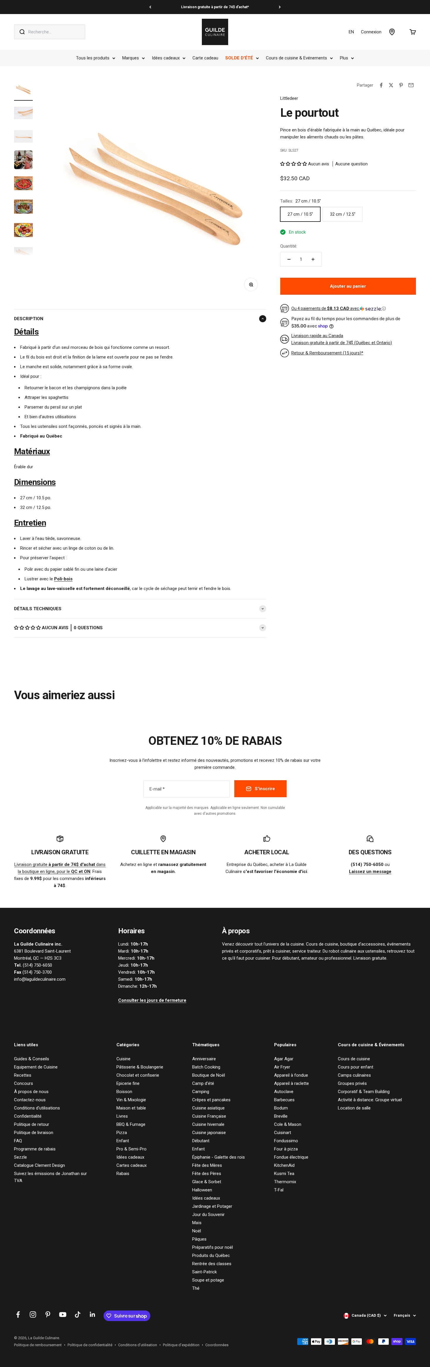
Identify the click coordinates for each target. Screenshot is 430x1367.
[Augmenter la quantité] (313, 259)
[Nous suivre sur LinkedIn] (93, 1314)
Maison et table (131, 1108)
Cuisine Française (209, 1116)
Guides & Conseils (31, 1058)
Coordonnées (216, 1345)
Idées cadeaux (166, 58)
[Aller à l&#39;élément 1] (23, 90)
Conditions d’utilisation (137, 1345)
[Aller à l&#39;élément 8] (23, 254)
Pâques (199, 1239)
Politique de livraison (33, 1132)
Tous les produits (92, 58)
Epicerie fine (128, 1083)
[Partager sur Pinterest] (401, 85)
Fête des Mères (207, 1165)
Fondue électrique (291, 1157)
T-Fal (278, 1190)
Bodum (281, 1108)
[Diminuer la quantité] (289, 259)
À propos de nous (31, 1091)
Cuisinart (282, 1132)
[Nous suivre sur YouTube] (63, 1314)
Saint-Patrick (204, 1272)
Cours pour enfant (355, 1067)
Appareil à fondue (291, 1075)
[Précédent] (150, 7)
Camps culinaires (354, 1075)
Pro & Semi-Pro (131, 1149)
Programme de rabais (35, 1149)
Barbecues (284, 1099)
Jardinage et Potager (212, 1206)
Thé (195, 1288)
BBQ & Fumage (130, 1124)
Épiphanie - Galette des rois (218, 1157)
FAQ (18, 1140)
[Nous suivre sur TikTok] (78, 1314)
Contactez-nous (30, 1099)
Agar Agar (283, 1058)
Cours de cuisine (354, 1058)
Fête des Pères (206, 1173)
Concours (23, 1083)
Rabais (122, 1173)
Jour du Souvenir (208, 1214)
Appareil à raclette (291, 1083)
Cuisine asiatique (208, 1108)
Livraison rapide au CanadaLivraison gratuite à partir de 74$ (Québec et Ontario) (341, 339)
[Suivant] (280, 7)
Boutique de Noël (208, 1075)
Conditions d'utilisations (37, 1108)
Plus (344, 58)
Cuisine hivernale (208, 1124)
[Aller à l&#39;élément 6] (23, 207)
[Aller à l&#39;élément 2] (23, 114)
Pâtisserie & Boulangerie (139, 1067)
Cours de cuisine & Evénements (296, 58)
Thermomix (285, 1181)
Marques (130, 58)
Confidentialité (28, 1116)
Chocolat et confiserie (137, 1075)
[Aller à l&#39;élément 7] (23, 231)
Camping (200, 1091)
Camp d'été (203, 1083)
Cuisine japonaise (209, 1132)
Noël (196, 1231)
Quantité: (288, 246)
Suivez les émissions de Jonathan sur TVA (50, 1177)
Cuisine (123, 1058)
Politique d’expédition (181, 1345)
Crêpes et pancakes (211, 1099)
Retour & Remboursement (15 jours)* (327, 353)
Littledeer (289, 98)
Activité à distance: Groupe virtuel (370, 1099)
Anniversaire (204, 1058)
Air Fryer (282, 1067)
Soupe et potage (208, 1280)
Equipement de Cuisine (36, 1067)
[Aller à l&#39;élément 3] (23, 137)
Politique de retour (31, 1124)
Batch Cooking (206, 1067)
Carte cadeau (205, 58)
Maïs (197, 1222)
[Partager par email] (411, 85)
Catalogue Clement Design (39, 1165)
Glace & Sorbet (206, 1181)
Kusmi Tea (284, 1173)
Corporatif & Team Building (364, 1091)
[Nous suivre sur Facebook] (18, 1314)
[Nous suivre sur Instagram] (33, 1314)
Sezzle (20, 1157)
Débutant (200, 1140)
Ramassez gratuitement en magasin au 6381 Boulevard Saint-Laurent (215, 7)
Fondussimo (286, 1140)
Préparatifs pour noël (212, 1247)
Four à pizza (286, 1149)
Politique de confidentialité (90, 1345)
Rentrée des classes (211, 1263)
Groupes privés (352, 1083)
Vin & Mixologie (131, 1099)
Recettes (22, 1075)
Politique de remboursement (38, 1345)
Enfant (122, 1140)
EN (351, 32)
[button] (28, 627)
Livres (122, 1116)
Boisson (124, 1091)
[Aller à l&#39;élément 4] (23, 160)
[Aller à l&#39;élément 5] (23, 184)
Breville (281, 1116)
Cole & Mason (287, 1124)
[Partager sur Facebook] (381, 85)
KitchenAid (284, 1165)
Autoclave (283, 1091)
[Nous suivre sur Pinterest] (48, 1314)
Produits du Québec (211, 1255)
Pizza (121, 1132)
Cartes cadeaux (131, 1165)
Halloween (202, 1190)
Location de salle (354, 1108)
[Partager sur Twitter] (391, 85)
